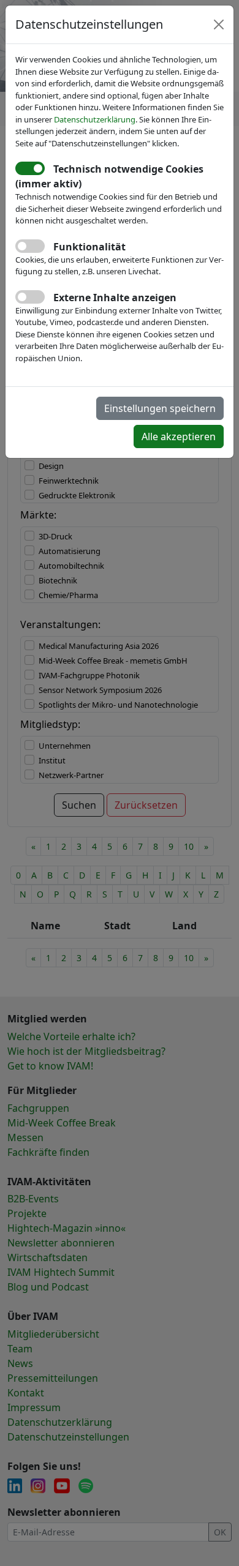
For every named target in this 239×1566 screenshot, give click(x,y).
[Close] (219, 24)
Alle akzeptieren (179, 436)
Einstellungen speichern (160, 408)
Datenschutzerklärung (94, 119)
